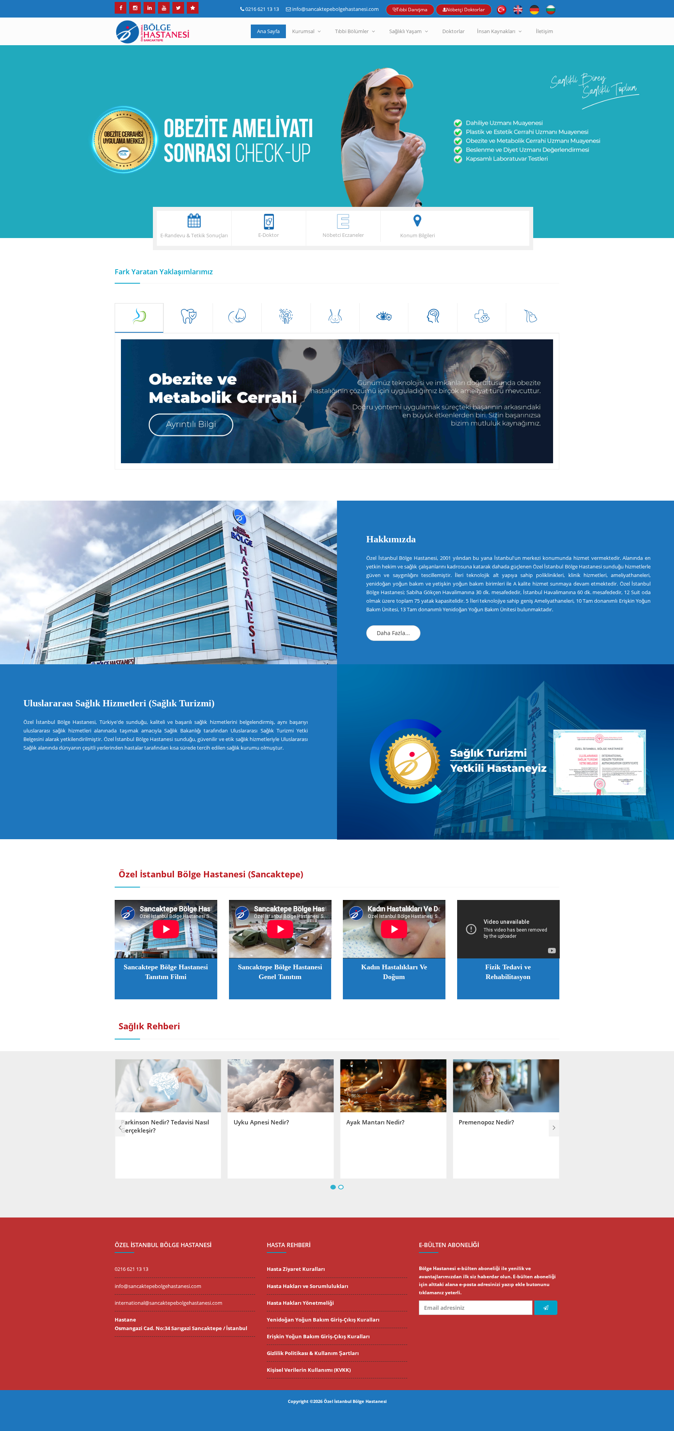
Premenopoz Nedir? (374, 1122)
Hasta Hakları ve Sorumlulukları (307, 1286)
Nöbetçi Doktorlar (465, 9)
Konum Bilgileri (417, 235)
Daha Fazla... (393, 633)
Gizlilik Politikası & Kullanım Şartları (313, 1353)
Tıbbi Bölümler (352, 31)
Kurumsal (303, 31)
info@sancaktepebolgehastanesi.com (335, 8)
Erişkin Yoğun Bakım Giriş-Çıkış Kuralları (318, 1336)
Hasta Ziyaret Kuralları (296, 1268)
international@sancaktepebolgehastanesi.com (168, 1302)
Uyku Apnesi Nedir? (148, 1122)
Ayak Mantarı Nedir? (263, 1122)
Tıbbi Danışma (411, 9)
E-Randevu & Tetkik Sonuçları (194, 235)
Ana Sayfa (268, 31)
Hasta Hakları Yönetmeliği (300, 1302)
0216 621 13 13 (262, 8)
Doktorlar (453, 31)
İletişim (544, 31)
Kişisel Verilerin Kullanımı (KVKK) (309, 1369)
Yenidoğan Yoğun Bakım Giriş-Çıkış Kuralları (323, 1319)
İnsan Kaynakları (496, 31)
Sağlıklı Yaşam (405, 31)
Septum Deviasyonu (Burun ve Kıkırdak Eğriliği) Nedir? (502, 1126)
